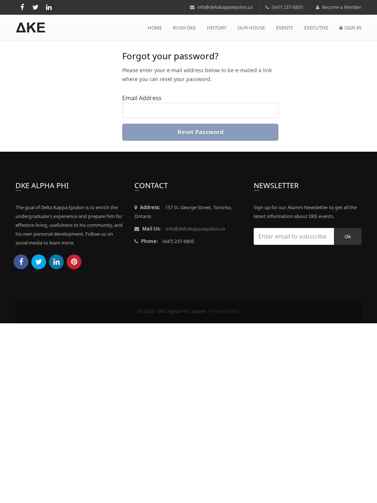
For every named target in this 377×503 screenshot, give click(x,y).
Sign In (353, 27)
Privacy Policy (224, 311)
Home (155, 27)
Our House (251, 27)
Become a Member (341, 7)
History (216, 27)
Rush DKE (184, 27)
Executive (316, 27)
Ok (348, 236)
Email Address (142, 98)
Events (284, 27)
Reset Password (200, 132)
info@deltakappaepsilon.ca (224, 7)
